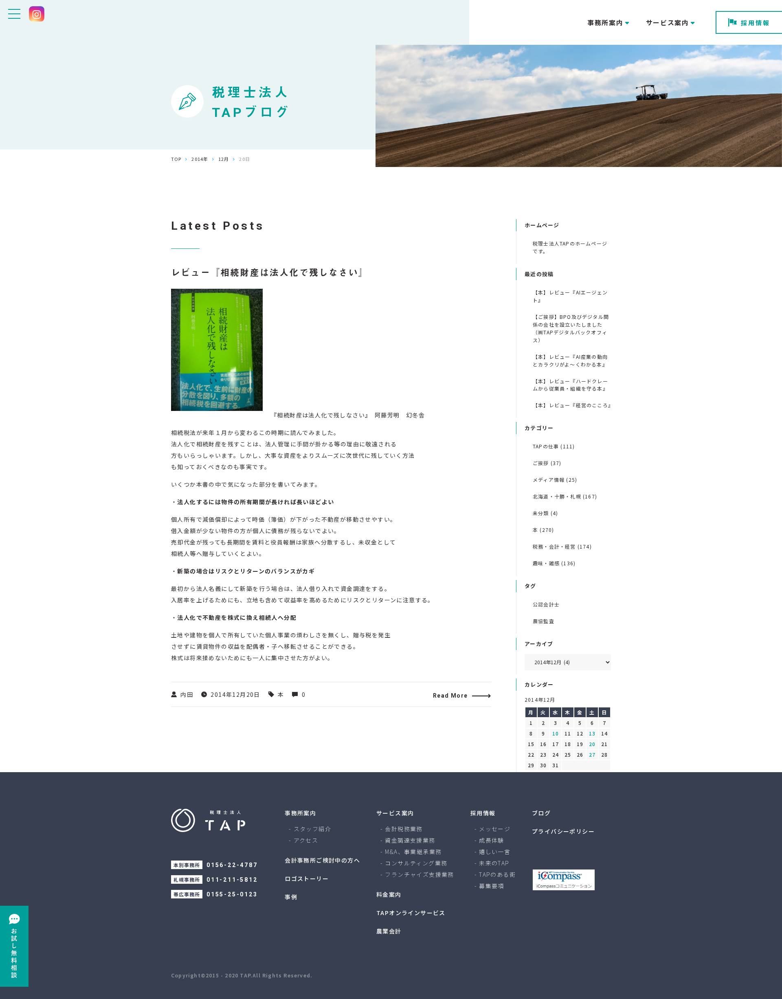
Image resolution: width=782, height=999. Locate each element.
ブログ (541, 813)
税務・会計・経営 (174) (562, 546)
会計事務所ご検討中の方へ (322, 860)
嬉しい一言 (494, 852)
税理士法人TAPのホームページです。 (570, 247)
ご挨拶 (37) (547, 462)
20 (592, 743)
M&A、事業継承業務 (413, 852)
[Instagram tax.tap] (37, 14)
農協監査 (543, 620)
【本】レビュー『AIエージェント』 (570, 296)
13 (592, 733)
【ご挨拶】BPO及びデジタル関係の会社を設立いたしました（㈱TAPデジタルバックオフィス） (571, 328)
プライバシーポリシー (563, 831)
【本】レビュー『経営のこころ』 (572, 405)
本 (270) (543, 529)
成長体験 (491, 840)
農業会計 (389, 931)
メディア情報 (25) (555, 479)
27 (592, 754)
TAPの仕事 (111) (554, 446)
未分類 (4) (545, 512)
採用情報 (755, 22)
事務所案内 (300, 813)
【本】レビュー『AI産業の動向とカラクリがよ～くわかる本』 (570, 360)
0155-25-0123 (232, 894)
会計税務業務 (403, 829)
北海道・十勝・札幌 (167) (565, 496)
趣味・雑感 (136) (554, 563)
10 (555, 733)
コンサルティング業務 (416, 863)
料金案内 (389, 894)
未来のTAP (494, 863)
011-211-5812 (232, 879)
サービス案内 (395, 813)
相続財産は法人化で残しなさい (321, 415)
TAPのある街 (497, 874)
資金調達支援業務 (410, 840)
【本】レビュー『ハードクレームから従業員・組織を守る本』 (570, 385)
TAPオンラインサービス (411, 913)
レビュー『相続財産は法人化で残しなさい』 (269, 273)
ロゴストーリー (307, 878)
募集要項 (491, 886)
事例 (291, 897)
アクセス (306, 840)
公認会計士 (546, 604)
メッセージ (494, 829)
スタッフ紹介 (312, 829)
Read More (450, 695)
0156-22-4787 (232, 865)
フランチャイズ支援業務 (419, 874)
